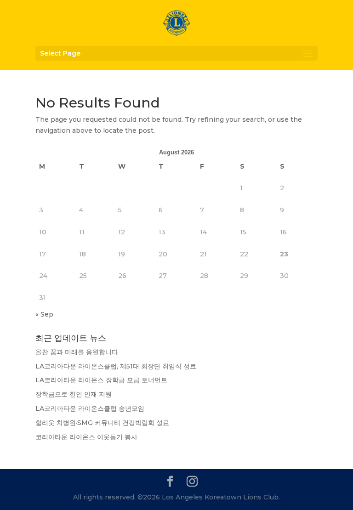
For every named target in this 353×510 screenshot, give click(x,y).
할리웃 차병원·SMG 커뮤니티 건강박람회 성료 (102, 423)
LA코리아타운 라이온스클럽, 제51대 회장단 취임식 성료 (115, 366)
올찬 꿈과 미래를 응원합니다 (76, 352)
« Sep (44, 314)
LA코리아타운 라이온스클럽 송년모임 (89, 408)
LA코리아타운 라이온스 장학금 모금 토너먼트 (101, 380)
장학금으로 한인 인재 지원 (73, 394)
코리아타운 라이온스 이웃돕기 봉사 (86, 437)
